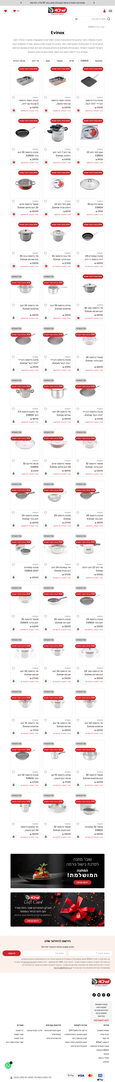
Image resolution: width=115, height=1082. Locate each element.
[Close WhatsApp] (11, 1062)
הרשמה (11, 953)
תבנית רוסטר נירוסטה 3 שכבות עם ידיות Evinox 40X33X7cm (28, 102)
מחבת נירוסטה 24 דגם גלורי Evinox (30, 517)
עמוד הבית (100, 27)
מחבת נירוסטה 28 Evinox (62, 517)
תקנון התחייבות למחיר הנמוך (76, 1042)
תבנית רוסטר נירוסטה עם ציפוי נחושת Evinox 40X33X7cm (60, 102)
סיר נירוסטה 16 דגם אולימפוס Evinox (29, 725)
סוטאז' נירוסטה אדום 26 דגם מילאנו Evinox (28, 206)
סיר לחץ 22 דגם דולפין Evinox (92, 569)
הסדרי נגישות (103, 1058)
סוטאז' (60, 60)
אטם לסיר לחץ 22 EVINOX (95, 154)
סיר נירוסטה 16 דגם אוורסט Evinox (62, 725)
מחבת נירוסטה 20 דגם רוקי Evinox (62, 621)
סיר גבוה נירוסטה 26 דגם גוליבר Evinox (61, 258)
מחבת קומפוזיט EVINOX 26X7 (31, 569)
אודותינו (106, 1062)
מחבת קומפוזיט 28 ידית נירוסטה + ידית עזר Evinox (94, 258)
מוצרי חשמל (18, 1034)
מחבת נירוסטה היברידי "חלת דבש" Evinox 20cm (28, 361)
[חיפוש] (76, 19)
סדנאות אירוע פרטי (53, 1038)
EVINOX (84, 60)
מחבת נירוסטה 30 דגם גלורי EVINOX (28, 154)
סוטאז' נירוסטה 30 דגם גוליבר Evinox (94, 359)
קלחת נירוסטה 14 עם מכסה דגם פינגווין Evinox (61, 777)
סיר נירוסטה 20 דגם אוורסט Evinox (29, 673)
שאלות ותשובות (103, 1030)
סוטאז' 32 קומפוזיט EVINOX (94, 828)
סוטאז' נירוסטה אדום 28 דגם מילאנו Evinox (60, 465)
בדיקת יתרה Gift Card (78, 1030)
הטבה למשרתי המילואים (99, 1046)
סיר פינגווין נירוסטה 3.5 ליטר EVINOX (28, 413)
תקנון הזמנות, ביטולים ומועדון (76, 1034)
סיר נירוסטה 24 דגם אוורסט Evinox (61, 413)
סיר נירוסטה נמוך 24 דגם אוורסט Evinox (93, 673)
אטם (48, 60)
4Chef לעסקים (103, 1050)
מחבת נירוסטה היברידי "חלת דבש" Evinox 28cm (93, 413)
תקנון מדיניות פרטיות (79, 1046)
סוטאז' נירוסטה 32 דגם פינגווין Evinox (62, 828)
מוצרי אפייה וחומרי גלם (14, 1042)
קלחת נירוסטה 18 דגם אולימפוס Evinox (60, 307)
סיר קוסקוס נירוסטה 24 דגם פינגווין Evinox (29, 828)
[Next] (44, 132)
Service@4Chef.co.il (63, 968)
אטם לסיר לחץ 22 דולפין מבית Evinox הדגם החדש (61, 206)
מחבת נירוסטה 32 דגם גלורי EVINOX (28, 777)
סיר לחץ (35, 60)
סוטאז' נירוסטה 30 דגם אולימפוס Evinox (93, 777)
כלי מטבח (19, 1030)
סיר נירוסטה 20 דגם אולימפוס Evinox (94, 725)
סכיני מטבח (18, 1038)
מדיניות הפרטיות (29, 962)
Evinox (91, 27)
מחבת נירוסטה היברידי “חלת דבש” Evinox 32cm (60, 361)
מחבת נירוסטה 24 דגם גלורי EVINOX (94, 621)
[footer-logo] (101, 982)
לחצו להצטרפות (101, 1020)
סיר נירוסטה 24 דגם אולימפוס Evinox (29, 307)
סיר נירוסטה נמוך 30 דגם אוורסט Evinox (93, 310)
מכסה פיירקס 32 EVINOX (30, 465)
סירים (71, 60)
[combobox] (92, 19)
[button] (104, 11)
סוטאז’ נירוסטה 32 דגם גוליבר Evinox (94, 465)
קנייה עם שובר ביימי (79, 1038)
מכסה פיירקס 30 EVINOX (95, 206)
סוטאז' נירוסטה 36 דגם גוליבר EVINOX (29, 621)
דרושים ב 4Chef (102, 1042)
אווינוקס (98, 60)
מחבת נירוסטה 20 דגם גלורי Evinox (94, 517)
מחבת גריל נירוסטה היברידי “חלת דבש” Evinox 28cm (94, 102)
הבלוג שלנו (104, 1034)
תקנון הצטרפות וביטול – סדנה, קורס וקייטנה (44, 1030)
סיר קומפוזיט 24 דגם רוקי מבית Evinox (61, 569)
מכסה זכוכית (19, 60)
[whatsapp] (8, 1065)
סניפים (106, 1054)
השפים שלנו (56, 1034)
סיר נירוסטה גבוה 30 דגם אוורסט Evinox (29, 258)
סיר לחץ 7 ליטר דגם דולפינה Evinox (62, 154)
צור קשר (105, 1038)
